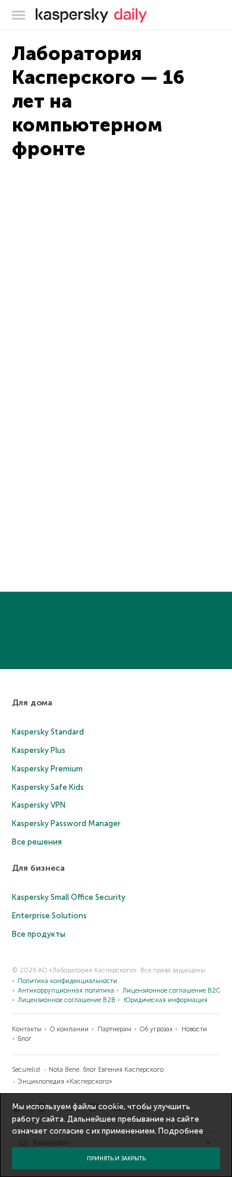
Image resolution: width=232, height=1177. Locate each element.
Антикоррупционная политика (66, 990)
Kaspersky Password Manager (66, 823)
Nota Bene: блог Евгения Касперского (106, 1070)
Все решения (37, 841)
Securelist (26, 1070)
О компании (69, 1029)
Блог (25, 1039)
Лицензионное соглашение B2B (66, 1000)
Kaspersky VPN (38, 805)
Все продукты (38, 934)
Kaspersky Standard (48, 731)
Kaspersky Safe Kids (48, 787)
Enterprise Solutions (49, 915)
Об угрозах (156, 1029)
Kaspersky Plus (38, 750)
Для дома (32, 703)
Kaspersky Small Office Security (69, 897)
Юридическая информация (166, 1000)
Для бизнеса (38, 868)
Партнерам (114, 1029)
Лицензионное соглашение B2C (171, 990)
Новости (194, 1029)
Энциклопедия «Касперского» (65, 1081)
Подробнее (180, 1130)
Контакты (27, 1029)
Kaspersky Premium (47, 768)
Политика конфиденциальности (67, 981)
